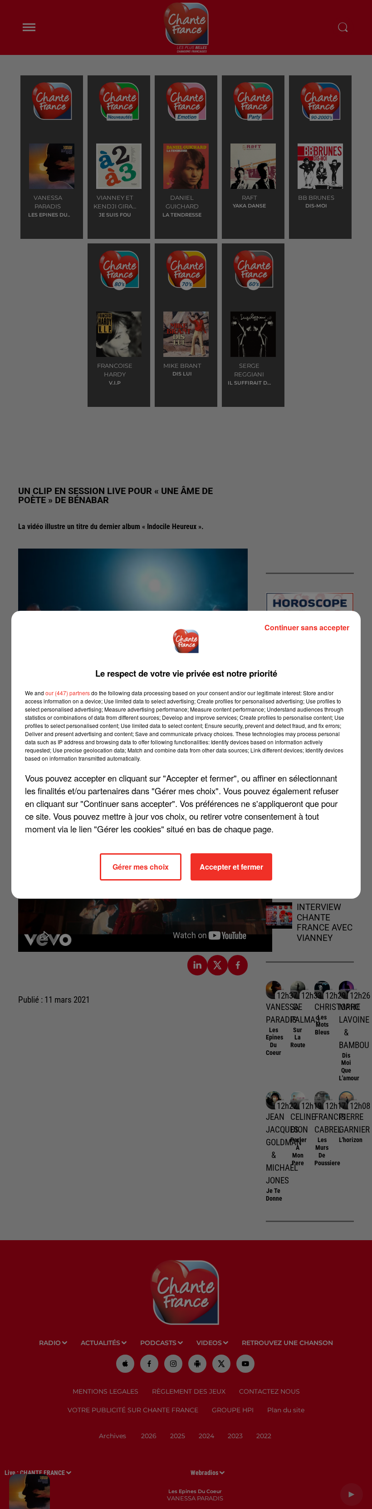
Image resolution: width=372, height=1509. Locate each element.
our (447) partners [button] (67, 693)
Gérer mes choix (141, 866)
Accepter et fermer (231, 866)
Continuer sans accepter (306, 627)
